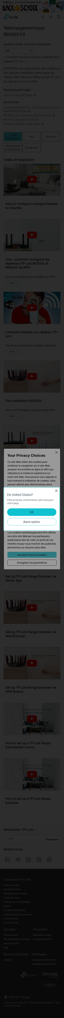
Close (56, 490)
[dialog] (32, 509)
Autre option (31, 522)
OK (32, 512)
